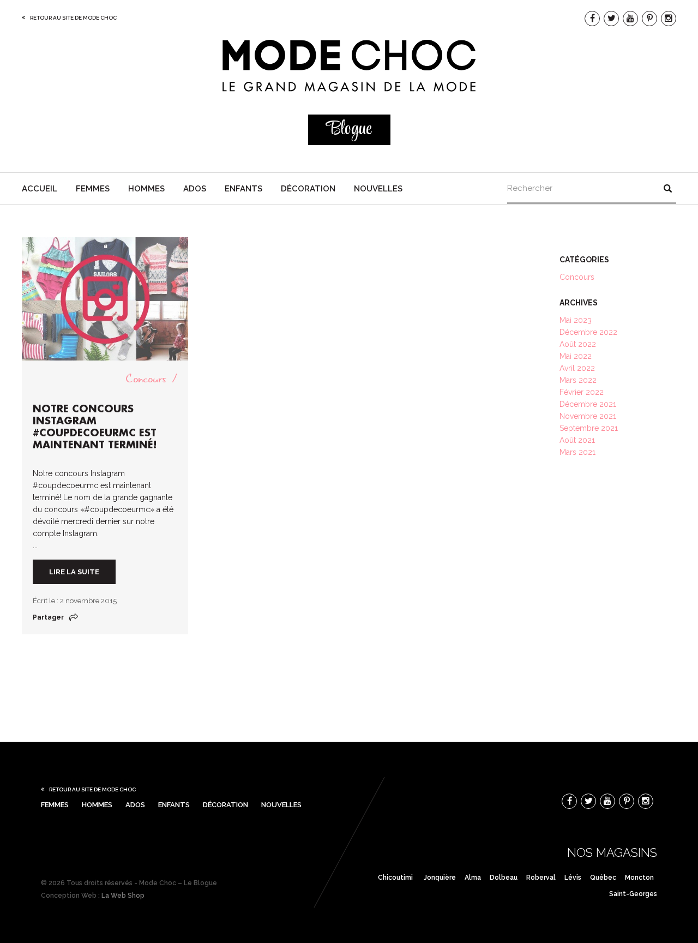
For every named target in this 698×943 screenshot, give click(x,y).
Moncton (639, 877)
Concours (145, 378)
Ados (194, 189)
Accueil (39, 189)
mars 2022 (578, 380)
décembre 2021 (587, 404)
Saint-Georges (633, 894)
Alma (473, 877)
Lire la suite (74, 572)
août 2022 (577, 344)
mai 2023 (575, 320)
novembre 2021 (587, 416)
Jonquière (440, 877)
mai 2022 (575, 356)
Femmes (93, 189)
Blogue (349, 130)
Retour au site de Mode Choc (73, 18)
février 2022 (581, 392)
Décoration (308, 189)
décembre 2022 (588, 332)
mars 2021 (577, 452)
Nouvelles (378, 189)
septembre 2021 (588, 428)
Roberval (541, 877)
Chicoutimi (395, 877)
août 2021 (577, 440)
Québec (603, 877)
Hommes (146, 189)
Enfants (243, 189)
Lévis (572, 877)
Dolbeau (504, 877)
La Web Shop (123, 895)
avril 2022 (577, 368)
